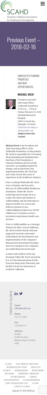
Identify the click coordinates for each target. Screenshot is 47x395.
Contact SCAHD (22, 386)
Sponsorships (17, 377)
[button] (43, 3)
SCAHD (8, 364)
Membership (21, 370)
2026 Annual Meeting (27, 364)
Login (35, 383)
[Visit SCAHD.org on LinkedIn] (16, 294)
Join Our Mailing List (16, 383)
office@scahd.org (22, 308)
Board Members (31, 380)
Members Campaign (28, 373)
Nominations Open (17, 367)
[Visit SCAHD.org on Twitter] (21, 294)
